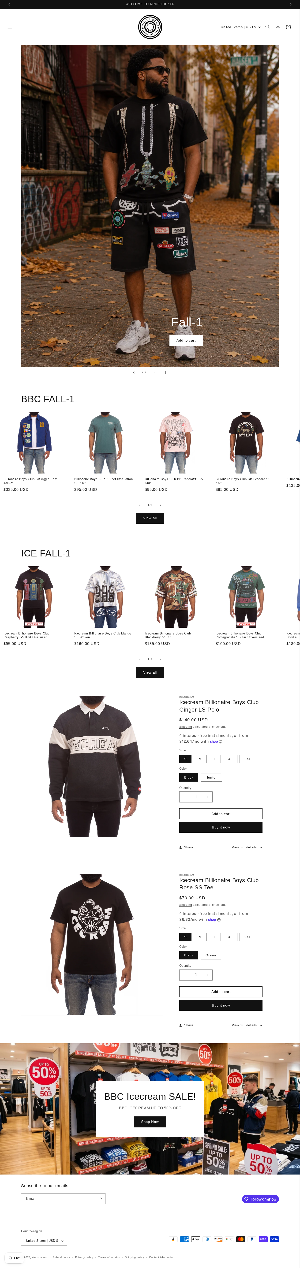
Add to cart (150, 340)
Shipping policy (134, 1257)
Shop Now (150, 1122)
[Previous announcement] (9, 4)
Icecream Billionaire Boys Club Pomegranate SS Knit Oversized (240, 635)
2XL (247, 759)
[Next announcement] (291, 4)
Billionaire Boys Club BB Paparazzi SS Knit (174, 481)
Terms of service (109, 1257)
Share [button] (189, 847)
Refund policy (61, 1257)
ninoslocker (39, 1257)
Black (188, 777)
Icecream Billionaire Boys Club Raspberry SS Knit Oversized (26, 635)
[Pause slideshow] (166, 372)
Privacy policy (84, 1257)
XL (230, 759)
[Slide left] (140, 505)
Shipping (185, 726)
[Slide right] (160, 505)
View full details (244, 847)
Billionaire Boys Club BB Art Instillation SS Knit (103, 481)
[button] (10, 27)
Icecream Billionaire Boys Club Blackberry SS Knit (168, 635)
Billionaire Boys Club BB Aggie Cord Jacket (30, 481)
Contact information (161, 1257)
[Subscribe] (100, 1198)
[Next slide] (154, 372)
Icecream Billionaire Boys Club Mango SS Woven (102, 635)
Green (211, 955)
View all (150, 518)
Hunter (211, 777)
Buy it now (221, 827)
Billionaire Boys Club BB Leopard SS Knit (243, 481)
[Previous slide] (134, 372)
